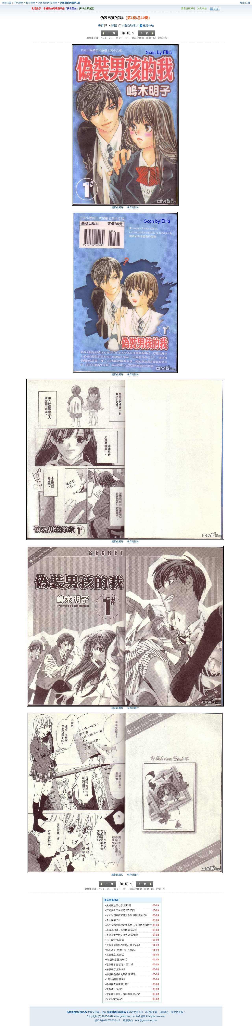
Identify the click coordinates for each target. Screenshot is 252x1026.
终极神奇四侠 (113, 984)
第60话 (120, 940)
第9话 (119, 989)
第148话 (120, 969)
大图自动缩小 (130, 25)
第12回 (127, 905)
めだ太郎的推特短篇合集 (119, 925)
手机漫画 (18, 2)
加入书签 (202, 8)
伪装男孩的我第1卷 (70, 2)
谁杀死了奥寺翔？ (115, 964)
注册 (247, 2)
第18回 (136, 944)
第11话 (129, 964)
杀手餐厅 (111, 969)
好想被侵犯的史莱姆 (117, 974)
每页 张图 (108, 25)
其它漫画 (30, 2)
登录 (242, 2)
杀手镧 (109, 920)
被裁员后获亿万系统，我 (119, 944)
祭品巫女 (111, 999)
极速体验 (148, 25)
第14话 (125, 984)
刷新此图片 (117, 207)
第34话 (123, 959)
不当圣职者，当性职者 (118, 930)
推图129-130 (140, 915)
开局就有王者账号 (115, 910)
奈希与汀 (111, 989)
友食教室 (111, 954)
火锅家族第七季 (114, 905)
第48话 (134, 935)
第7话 (117, 920)
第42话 (136, 994)
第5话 (119, 999)
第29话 (120, 954)
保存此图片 (133, 207)
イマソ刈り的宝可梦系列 (119, 915)
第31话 (132, 974)
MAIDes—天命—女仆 (117, 949)
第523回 (130, 910)
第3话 (122, 979)
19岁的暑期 (112, 979)
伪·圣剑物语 (112, 959)
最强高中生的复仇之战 (118, 935)
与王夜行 (111, 940)
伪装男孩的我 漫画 (48, 2)
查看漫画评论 (188, 8)
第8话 (133, 949)
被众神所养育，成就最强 (119, 994)
